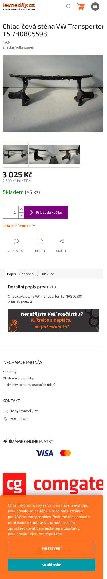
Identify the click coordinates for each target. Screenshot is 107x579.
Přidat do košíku (49, 212)
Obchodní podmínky (18, 378)
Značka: (18, 47)
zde (59, 534)
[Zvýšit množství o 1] (21, 209)
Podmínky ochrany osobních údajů (29, 385)
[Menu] (95, 6)
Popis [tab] (11, 274)
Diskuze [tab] (48, 274)
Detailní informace (17, 225)
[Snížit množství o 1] (21, 215)
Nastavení (51, 548)
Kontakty (10, 372)
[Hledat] (68, 6)
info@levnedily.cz (24, 411)
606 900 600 (19, 418)
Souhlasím (52, 565)
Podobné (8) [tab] (28, 274)
